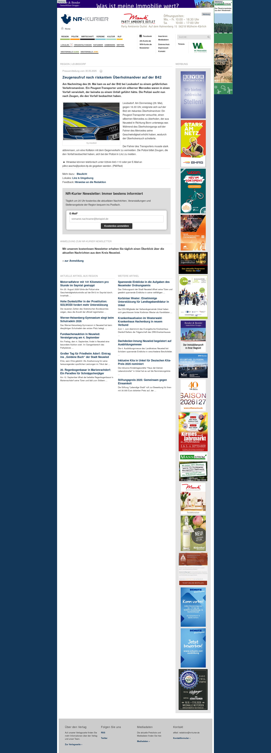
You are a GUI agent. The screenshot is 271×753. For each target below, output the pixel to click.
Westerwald (70, 52)
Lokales (65, 45)
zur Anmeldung (74, 260)
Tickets (181, 44)
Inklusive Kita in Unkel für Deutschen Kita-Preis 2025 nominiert (144, 362)
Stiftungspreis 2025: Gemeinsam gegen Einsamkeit (142, 381)
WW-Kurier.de (146, 44)
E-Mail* (73, 213)
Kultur (111, 36)
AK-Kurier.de (145, 40)
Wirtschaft (87, 36)
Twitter (104, 738)
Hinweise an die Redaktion (90, 182)
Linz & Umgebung (82, 178)
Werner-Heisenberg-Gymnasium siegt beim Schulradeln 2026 (87, 319)
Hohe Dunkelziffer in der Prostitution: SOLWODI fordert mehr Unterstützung (84, 303)
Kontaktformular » (182, 738)
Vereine (100, 36)
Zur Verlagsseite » (73, 744)
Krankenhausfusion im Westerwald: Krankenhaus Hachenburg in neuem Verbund (140, 321)
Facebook (147, 36)
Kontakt (161, 51)
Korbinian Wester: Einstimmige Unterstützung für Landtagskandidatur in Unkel (143, 301)
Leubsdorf (79, 63)
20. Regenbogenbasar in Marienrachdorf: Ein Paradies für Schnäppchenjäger (85, 371)
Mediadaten (163, 39)
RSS (103, 732)
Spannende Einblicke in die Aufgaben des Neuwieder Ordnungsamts (144, 283)
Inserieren (162, 36)
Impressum (163, 47)
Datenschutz (164, 44)
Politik (75, 36)
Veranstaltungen (83, 45)
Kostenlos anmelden (116, 226)
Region (65, 36)
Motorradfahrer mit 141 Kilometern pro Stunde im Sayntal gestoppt (84, 283)
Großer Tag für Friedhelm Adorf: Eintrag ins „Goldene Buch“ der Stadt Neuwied (85, 355)
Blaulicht (82, 174)
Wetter (120, 45)
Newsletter (144, 47)
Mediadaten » (143, 741)
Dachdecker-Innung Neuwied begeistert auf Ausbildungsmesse (144, 342)
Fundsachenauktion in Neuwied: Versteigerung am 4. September (80, 335)
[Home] (62, 28)
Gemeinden (110, 45)
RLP (119, 36)
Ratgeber (98, 45)
